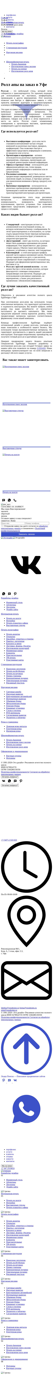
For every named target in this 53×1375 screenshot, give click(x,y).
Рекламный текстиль (15, 683)
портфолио (11, 15)
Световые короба (13, 692)
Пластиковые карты (15, 660)
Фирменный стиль (14, 602)
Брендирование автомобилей (19, 696)
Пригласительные (14, 655)
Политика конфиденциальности (15, 772)
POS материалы (13, 713)
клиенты (10, 20)
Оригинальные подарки (16, 680)
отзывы (9, 22)
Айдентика (11, 605)
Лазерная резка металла (16, 726)
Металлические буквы (16, 703)
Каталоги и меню (13, 643)
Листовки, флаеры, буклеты (18, 646)
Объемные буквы (13, 701)
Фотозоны (10, 758)
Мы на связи (7, 1166)
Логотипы (10, 607)
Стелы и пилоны (13, 710)
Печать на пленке (14, 744)
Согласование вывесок (16, 715)
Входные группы (13, 756)
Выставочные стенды (15, 625)
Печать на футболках (15, 671)
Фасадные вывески (14, 694)
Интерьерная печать (10, 614)
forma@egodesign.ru (28, 1008)
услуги (9, 17)
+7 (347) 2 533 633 (9, 840)
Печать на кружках (14, 673)
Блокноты (10, 653)
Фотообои (10, 621)
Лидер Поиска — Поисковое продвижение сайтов (23, 1076)
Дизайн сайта (12, 609)
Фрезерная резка (13, 731)
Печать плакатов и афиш (17, 623)
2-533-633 (41, 348)
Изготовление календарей (17, 648)
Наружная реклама (9, 687)
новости (9, 24)
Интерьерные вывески (16, 699)
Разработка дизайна (9, 598)
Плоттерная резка (14, 729)
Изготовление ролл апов (17, 747)
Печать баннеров (13, 740)
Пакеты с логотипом (15, 641)
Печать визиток (13, 634)
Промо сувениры (13, 676)
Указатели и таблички (15, 717)
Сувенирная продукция (11, 664)
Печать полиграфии (10, 630)
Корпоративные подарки (17, 678)
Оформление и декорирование (14, 751)
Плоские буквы (13, 706)
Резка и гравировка (9, 722)
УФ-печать (11, 658)
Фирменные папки (14, 650)
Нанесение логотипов (15, 669)
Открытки (10, 636)
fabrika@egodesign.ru (10, 1008)
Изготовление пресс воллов (18, 742)
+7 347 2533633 (8, 34)
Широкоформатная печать (12, 735)
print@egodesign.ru (9, 1010)
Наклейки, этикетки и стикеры (19, 639)
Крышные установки (15, 708)
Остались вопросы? (10, 777)
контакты (10, 27)
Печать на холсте (13, 618)
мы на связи (7, 31)
